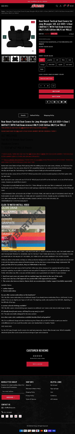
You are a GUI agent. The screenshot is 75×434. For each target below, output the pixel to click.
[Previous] (4, 37)
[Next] (33, 37)
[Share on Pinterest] (54, 101)
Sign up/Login (54, 389)
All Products (53, 399)
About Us (28, 385)
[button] (42, 39)
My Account (53, 385)
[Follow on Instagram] (11, 416)
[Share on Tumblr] (58, 101)
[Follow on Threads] (20, 416)
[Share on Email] (65, 101)
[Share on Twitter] (50, 101)
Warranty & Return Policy (33, 389)
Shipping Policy (49, 115)
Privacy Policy (30, 396)
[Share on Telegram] (61, 101)
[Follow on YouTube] (16, 416)
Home (3, 11)
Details (23, 115)
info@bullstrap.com (9, 408)
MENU (6, 6)
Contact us (53, 396)
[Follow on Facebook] (2, 416)
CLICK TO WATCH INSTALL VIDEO (15, 204)
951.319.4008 (8, 412)
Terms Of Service (31, 399)
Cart (51, 392)
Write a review (37, 364)
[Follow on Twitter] (7, 416)
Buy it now (56, 96)
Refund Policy (34, 115)
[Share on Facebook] (47, 101)
